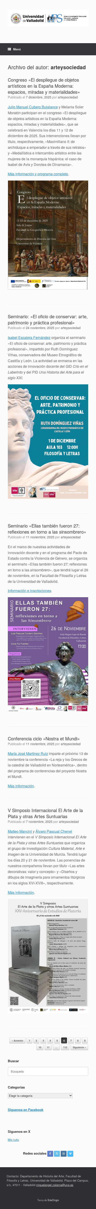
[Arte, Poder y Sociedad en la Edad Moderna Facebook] (50, 1154)
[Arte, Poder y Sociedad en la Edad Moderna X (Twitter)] (57, 1154)
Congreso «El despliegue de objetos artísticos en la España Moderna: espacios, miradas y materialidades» (44, 85)
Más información (21, 785)
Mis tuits (13, 1140)
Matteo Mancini (20, 831)
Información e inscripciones (29, 590)
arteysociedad (68, 67)
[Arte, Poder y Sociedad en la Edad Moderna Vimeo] (70, 1154)
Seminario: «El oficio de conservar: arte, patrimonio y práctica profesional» (48, 319)
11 (48, 1047)
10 (40, 1047)
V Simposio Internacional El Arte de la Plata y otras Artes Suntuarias (45, 813)
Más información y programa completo (38, 173)
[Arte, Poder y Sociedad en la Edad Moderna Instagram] (64, 1154)
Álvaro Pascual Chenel (53, 831)
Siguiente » (79, 1047)
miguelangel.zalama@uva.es (54, 1185)
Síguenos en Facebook (25, 1109)
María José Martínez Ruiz (28, 753)
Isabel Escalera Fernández (29, 337)
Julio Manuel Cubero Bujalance (33, 106)
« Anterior (17, 1040)
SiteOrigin (53, 1200)
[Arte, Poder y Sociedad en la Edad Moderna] (48, 18)
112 (65, 1047)
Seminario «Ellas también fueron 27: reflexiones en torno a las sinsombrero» (47, 528)
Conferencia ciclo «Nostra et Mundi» (44, 738)
